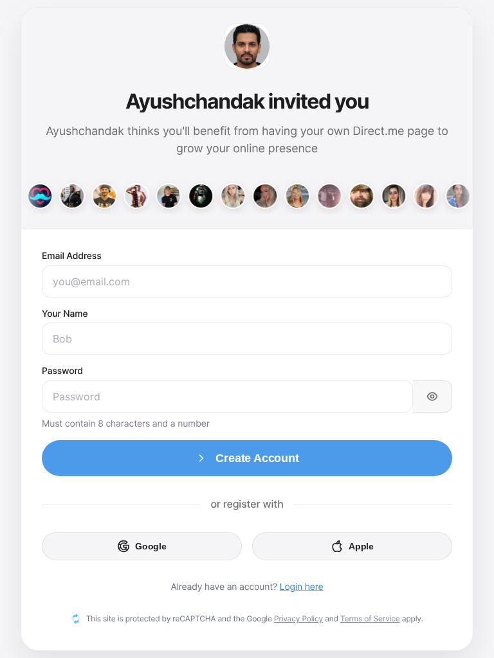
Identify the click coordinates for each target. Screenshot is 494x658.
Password (62, 371)
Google (151, 546)
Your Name (64, 313)
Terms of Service (370, 618)
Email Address (72, 256)
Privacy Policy (298, 618)
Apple (361, 546)
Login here (302, 587)
